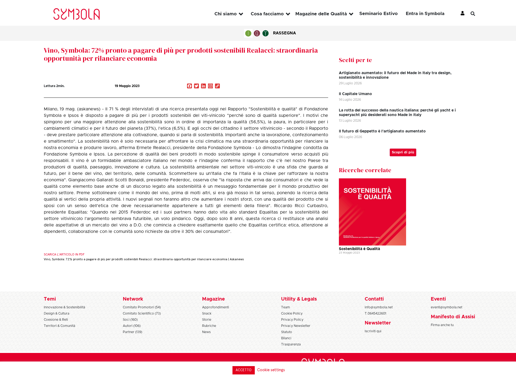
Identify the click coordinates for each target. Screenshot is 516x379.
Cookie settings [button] (271, 370)
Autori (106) (132, 325)
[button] (477, 14)
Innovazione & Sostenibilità (64, 307)
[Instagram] (210, 86)
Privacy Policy (292, 319)
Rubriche (209, 325)
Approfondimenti (215, 307)
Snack (207, 313)
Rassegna (284, 33)
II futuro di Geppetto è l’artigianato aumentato (382, 131)
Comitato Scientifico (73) (142, 313)
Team (285, 307)
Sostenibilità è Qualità (359, 249)
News (206, 332)
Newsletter (378, 323)
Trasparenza (291, 344)
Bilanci (286, 338)
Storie (206, 319)
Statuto (286, 332)
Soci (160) (130, 319)
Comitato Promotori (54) (142, 307)
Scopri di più (403, 152)
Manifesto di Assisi (453, 317)
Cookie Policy (292, 313)
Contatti (374, 299)
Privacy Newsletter (295, 325)
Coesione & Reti (56, 319)
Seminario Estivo (378, 13)
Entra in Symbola (425, 13)
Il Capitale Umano (355, 94)
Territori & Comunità (59, 325)
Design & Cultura (56, 313)
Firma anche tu (442, 325)
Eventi (438, 299)
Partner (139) (132, 332)
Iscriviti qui (373, 331)
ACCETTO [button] (244, 370)
